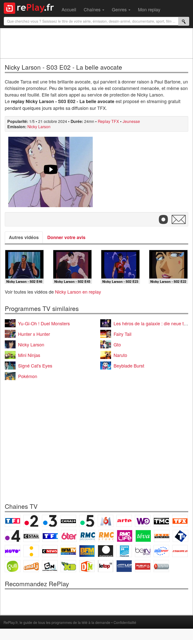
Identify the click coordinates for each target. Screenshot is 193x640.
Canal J (31, 566)
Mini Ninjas (29, 355)
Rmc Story (106, 536)
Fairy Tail (122, 334)
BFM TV (68, 551)
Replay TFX (108, 121)
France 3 (50, 521)
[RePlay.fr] (31, 7)
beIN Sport (143, 551)
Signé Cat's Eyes (35, 365)
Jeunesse (131, 121)
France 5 (87, 521)
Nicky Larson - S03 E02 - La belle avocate (63, 67)
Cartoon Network (50, 566)
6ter (69, 536)
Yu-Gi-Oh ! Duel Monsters (44, 323)
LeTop (105, 566)
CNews (50, 551)
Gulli (12, 566)
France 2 (31, 521)
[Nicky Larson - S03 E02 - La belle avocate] (50, 172)
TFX (180, 521)
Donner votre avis (66, 237)
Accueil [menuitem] (69, 9)
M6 (105, 521)
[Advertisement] (96, 43)
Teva (143, 536)
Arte (124, 521)
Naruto (120, 355)
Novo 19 (12, 551)
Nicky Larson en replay (78, 291)
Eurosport (161, 551)
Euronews (105, 551)
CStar (31, 536)
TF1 (12, 521)
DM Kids (87, 566)
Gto (117, 344)
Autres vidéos (24, 237)
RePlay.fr (11, 622)
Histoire (161, 566)
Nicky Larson (39, 126)
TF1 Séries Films (50, 536)
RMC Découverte (87, 536)
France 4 (12, 536)
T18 (180, 536)
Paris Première (162, 536)
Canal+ (68, 521)
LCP (124, 566)
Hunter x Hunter (34, 334)
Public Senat (143, 566)
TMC (161, 521)
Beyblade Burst (129, 365)
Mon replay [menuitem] (149, 9)
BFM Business (87, 551)
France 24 (124, 551)
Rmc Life (124, 536)
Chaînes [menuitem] (93, 9)
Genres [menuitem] (120, 9)
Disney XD (68, 566)
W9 (143, 521)
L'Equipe (180, 551)
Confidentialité (125, 622)
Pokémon (27, 376)
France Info (31, 551)
